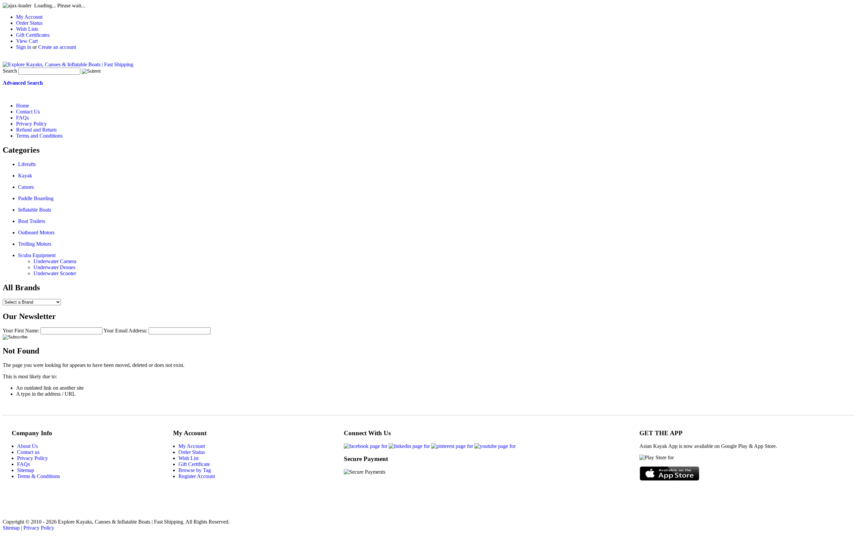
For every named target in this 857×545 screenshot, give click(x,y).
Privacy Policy (32, 458)
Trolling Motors (34, 244)
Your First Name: (21, 330)
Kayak (25, 175)
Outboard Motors (36, 232)
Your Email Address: (125, 330)
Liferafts (27, 164)
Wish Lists (27, 29)
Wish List (188, 458)
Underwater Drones (54, 267)
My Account (29, 17)
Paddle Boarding (36, 198)
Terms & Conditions (38, 476)
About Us (27, 446)
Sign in (23, 47)
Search (10, 71)
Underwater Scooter (54, 273)
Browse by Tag (194, 470)
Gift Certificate (194, 464)
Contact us (28, 452)
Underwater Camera (54, 261)
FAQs (23, 464)
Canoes (26, 187)
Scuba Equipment (37, 255)
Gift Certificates (33, 35)
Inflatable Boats (34, 210)
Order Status (29, 23)
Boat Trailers (31, 221)
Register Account (196, 476)
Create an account (57, 47)
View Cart (27, 41)
